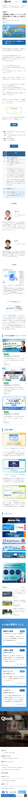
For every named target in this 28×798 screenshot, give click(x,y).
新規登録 (24, 1)
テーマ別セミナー (5, 786)
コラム (3, 752)
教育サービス (4, 784)
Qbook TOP (4, 5)
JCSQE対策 (10, 758)
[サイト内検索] (16, 1)
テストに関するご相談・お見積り (14, 727)
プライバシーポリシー (20, 778)
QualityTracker (4, 769)
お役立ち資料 (4, 772)
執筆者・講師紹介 (12, 752)
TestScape (11, 769)
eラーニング (18, 786)
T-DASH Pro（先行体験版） (17, 767)
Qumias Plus (4, 767)
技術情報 (6, 752)
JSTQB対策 (4, 758)
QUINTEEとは (11, 788)
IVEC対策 (15, 758)
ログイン (19, 1)
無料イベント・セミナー (14, 5)
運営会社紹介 (8, 780)
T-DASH (8, 767)
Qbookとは (4, 778)
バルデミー (23, 786)
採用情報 (13, 780)
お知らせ (8, 778)
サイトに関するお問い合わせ (14, 723)
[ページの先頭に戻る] (25, 795)
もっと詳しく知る (14, 731)
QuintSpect (16, 769)
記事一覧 (3, 750)
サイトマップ (12, 778)
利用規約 (3, 780)
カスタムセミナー (12, 786)
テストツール (4, 765)
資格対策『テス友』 (6, 756)
